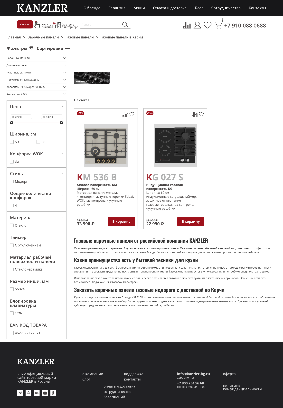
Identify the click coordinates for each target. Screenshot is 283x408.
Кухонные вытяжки (19, 72)
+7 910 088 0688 (245, 25)
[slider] (11, 122)
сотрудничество (118, 391)
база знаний (114, 397)
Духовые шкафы (17, 65)
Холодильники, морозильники (26, 87)
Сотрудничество (226, 7)
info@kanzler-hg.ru (193, 374)
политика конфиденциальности (242, 387)
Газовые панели (80, 37)
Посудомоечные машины (23, 80)
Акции (139, 7)
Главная (14, 37)
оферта (229, 374)
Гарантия (117, 7)
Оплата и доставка (170, 7)
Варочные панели (43, 37)
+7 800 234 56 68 (190, 383)
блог (86, 379)
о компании (92, 374)
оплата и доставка (119, 386)
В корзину (121, 221)
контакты (132, 379)
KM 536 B (97, 177)
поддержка (133, 374)
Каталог (25, 24)
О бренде (92, 7)
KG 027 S (164, 177)
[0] (217, 25)
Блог (199, 7)
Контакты (257, 7)
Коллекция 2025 (17, 94)
